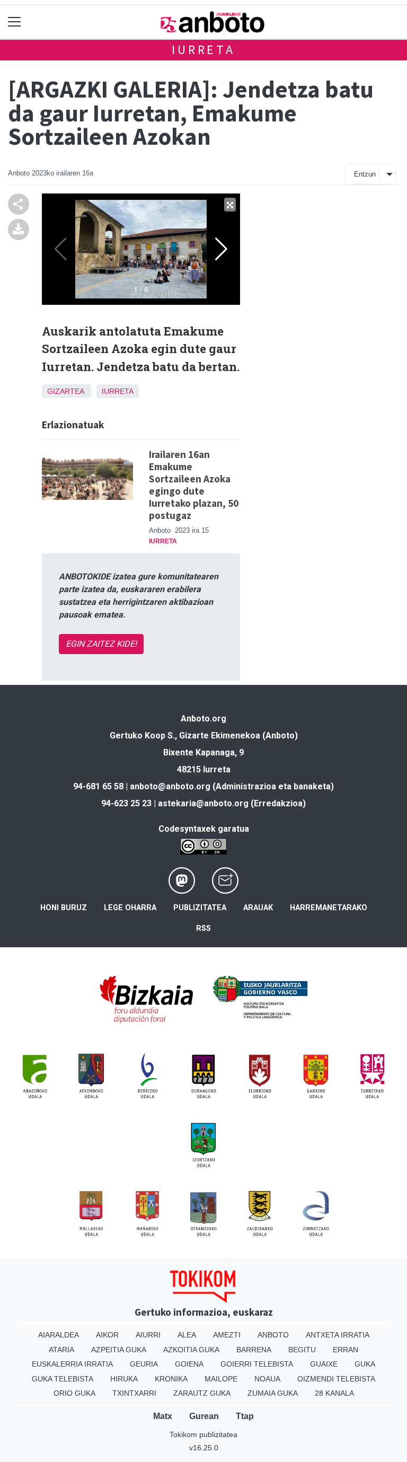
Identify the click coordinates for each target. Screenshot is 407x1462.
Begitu (302, 1349)
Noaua (267, 1379)
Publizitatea (199, 907)
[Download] (18, 229)
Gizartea (65, 391)
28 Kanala (334, 1393)
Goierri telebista (256, 1364)
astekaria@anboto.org (203, 803)
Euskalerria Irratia (72, 1364)
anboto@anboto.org (170, 786)
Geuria (144, 1364)
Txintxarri (134, 1393)
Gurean (204, 1416)
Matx (162, 1416)
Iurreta (203, 49)
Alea (187, 1335)
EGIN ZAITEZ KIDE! (101, 644)
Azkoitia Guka (191, 1349)
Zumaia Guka (272, 1393)
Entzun (365, 174)
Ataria (61, 1349)
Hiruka (124, 1379)
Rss (203, 928)
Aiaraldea (58, 1335)
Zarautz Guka (202, 1393)
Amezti (227, 1335)
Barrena (253, 1349)
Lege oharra (130, 907)
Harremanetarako (328, 907)
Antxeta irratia (337, 1335)
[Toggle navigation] (14, 22)
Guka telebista (62, 1379)
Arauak (258, 907)
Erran (345, 1349)
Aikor (107, 1335)
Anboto (273, 1335)
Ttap (245, 1416)
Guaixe (324, 1364)
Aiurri (148, 1335)
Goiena (189, 1364)
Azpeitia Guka (118, 1349)
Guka (365, 1364)
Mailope (221, 1379)
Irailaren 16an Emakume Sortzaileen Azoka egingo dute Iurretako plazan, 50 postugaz (193, 485)
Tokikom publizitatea (203, 1434)
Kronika (171, 1379)
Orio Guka (74, 1393)
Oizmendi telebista (336, 1379)
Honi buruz (63, 907)
